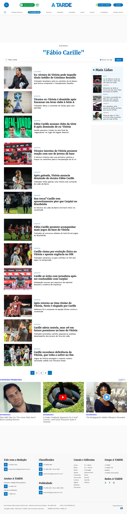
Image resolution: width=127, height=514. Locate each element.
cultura (76, 480)
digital (76, 482)
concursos (77, 477)
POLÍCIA (92, 12)
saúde (76, 472)
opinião (86, 480)
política (86, 482)
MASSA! (107, 470)
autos (76, 465)
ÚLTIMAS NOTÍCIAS (16, 12)
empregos (87, 470)
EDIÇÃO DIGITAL (118, 12)
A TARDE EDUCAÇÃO (111, 473)
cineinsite (77, 475)
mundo (86, 477)
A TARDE (107, 465)
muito (86, 475)
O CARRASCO (104, 12)
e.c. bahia (87, 465)
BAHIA (82, 12)
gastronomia (88, 472)
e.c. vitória (88, 467)
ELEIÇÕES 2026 (35, 12)
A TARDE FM (109, 467)
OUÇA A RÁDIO (28, 5)
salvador (77, 485)
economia (77, 487)
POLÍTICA (48, 12)
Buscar (119, 60)
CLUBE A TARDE (104, 5)
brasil (75, 470)
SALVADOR (72, 12)
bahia (75, 467)
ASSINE (118, 5)
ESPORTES (60, 12)
